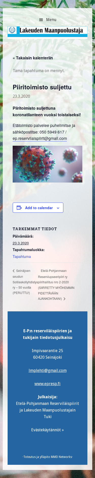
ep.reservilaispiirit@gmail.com (40, 138)
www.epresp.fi (47, 383)
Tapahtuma (22, 256)
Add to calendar (39, 207)
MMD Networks (61, 457)
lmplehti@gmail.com (48, 370)
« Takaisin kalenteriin (33, 58)
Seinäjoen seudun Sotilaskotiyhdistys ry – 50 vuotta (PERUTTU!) (25, 281)
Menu (51, 19)
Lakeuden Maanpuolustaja (47, 34)
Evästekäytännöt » (47, 429)
